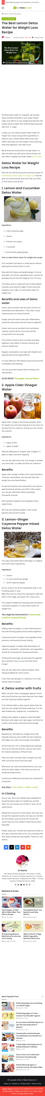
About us (7, 1084)
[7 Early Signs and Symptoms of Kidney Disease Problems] (8, 1047)
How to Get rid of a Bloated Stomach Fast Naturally (27, 1055)
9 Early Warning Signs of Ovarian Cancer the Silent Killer (29, 1066)
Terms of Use (36, 1084)
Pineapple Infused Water (27, 378)
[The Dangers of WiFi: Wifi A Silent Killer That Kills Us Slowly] (12, 902)
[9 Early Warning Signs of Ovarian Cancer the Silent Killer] (8, 1068)
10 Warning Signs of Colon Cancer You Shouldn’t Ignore (28, 1014)
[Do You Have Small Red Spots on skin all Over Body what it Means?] (8, 1025)
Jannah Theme (7, 1089)
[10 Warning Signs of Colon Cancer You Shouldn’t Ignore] (8, 1016)
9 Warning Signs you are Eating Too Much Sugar (29, 1004)
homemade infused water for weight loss (19, 175)
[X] (11, 847)
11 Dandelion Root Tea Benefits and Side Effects (32, 912)
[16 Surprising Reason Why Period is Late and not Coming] (12, 926)
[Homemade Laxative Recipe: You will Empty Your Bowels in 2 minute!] (8, 1036)
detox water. (37, 156)
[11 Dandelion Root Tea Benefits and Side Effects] (33, 902)
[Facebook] (6, 847)
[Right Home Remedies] (22, 7)
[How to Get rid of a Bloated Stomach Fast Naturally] (8, 1057)
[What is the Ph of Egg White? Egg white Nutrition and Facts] (33, 926)
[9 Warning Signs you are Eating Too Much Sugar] (8, 1006)
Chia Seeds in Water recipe (24, 787)
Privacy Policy (25, 1084)
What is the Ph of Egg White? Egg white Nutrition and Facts (32, 936)
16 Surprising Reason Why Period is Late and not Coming (11, 936)
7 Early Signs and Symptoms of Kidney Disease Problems (29, 1045)
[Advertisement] (22, 90)
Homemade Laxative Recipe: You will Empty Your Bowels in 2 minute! (29, 1035)
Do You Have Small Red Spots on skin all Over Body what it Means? (29, 1024)
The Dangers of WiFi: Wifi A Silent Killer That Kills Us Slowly (11, 912)
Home (5, 14)
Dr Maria (7, 37)
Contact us (16, 1084)
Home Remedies (15, 14)
